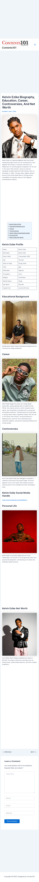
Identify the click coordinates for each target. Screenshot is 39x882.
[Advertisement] (19, 19)
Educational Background (17, 226)
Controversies (14, 231)
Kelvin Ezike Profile (15, 224)
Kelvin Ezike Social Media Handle (20, 233)
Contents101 (9, 47)
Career (12, 229)
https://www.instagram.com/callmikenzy (14, 500)
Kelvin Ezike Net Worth (17, 237)
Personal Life (14, 235)
